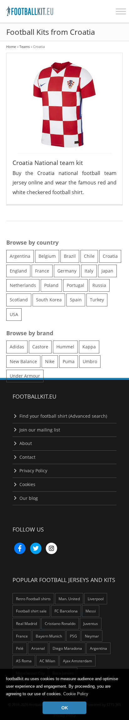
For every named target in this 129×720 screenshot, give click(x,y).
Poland (51, 285)
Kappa (89, 347)
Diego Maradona (67, 648)
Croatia (110, 256)
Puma (69, 361)
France (42, 271)
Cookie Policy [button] (75, 693)
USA (14, 314)
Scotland (19, 300)
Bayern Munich (49, 635)
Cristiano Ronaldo (60, 623)
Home (11, 46)
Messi (90, 610)
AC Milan (47, 660)
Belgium (47, 256)
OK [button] (64, 707)
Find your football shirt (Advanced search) (62, 416)
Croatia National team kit (48, 162)
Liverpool (96, 598)
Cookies (26, 484)
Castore (40, 347)
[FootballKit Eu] (23, 11)
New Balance (23, 361)
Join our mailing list (39, 430)
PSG (73, 635)
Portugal (75, 285)
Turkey (97, 300)
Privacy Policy (32, 471)
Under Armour (25, 376)
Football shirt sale (31, 610)
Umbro (90, 361)
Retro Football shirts (33, 598)
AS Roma (24, 660)
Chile (89, 256)
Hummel (65, 347)
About (25, 443)
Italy (89, 271)
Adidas (17, 347)
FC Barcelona (66, 610)
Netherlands (23, 285)
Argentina (20, 256)
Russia (99, 285)
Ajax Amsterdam (77, 660)
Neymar (92, 635)
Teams (24, 46)
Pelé (19, 648)
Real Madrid (26, 623)
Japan (107, 271)
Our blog (28, 498)
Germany (66, 271)
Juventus (90, 623)
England (18, 271)
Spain (76, 300)
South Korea (49, 300)
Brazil (70, 256)
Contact (26, 457)
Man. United (69, 598)
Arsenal (38, 648)
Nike (49, 361)
